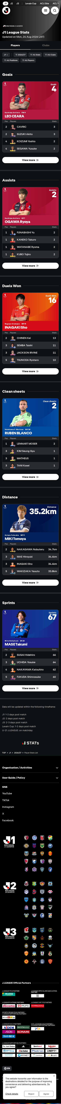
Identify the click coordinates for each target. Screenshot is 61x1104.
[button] (46, 11)
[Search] (55, 11)
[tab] (15, 45)
